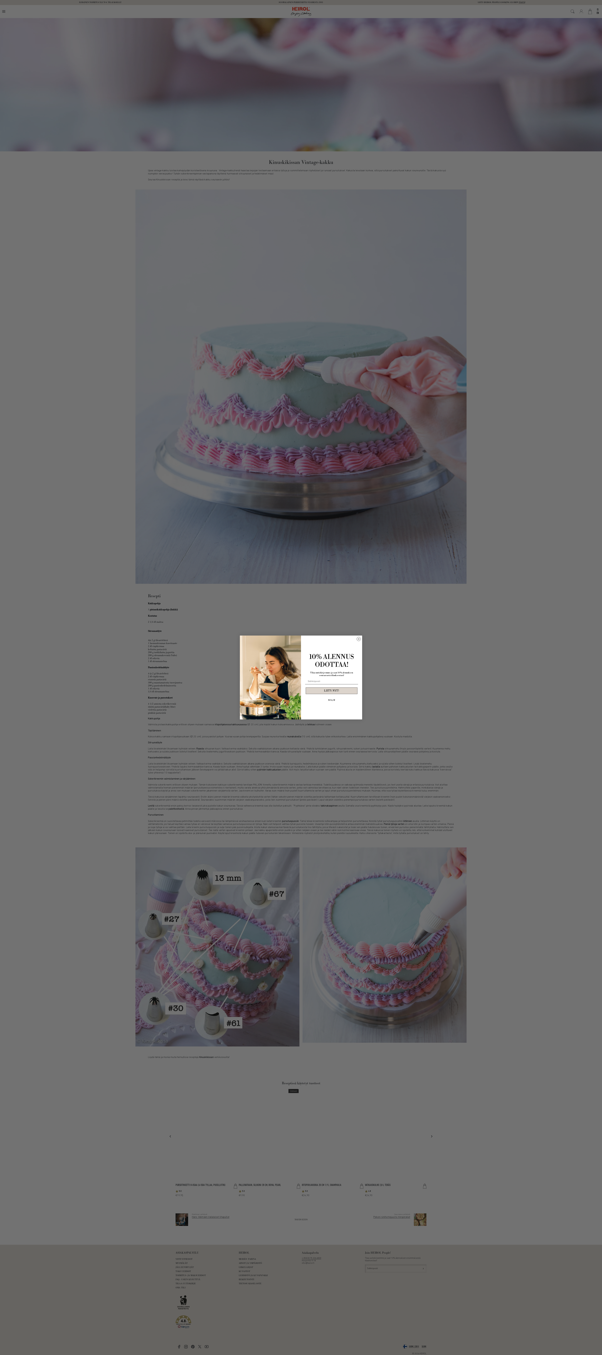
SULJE (331, 700)
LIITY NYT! (331, 690)
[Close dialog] (359, 639)
